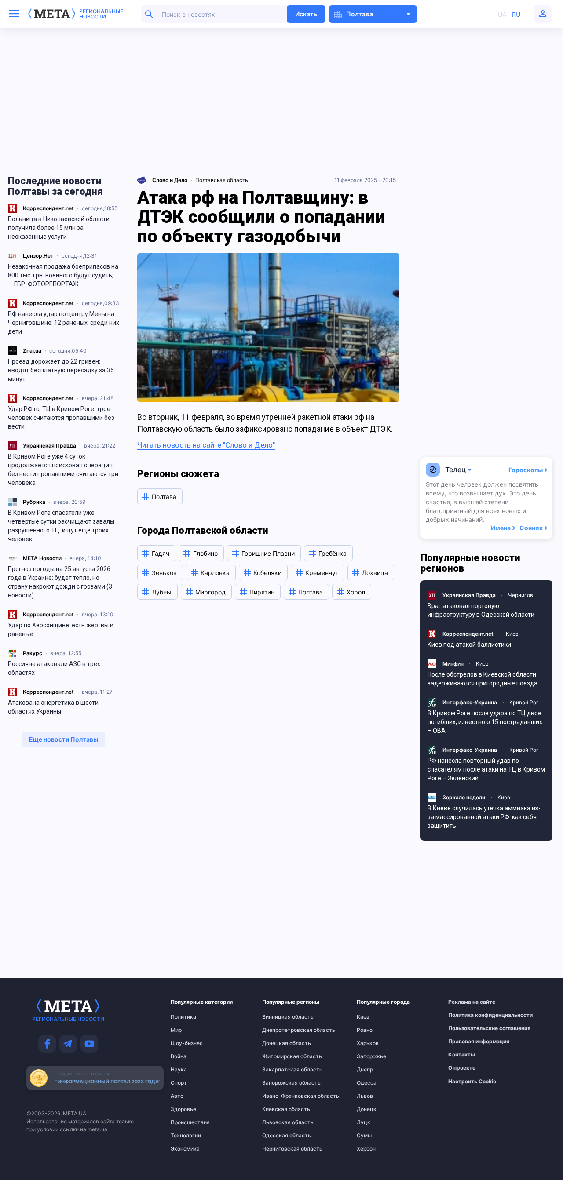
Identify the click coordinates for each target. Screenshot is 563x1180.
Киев (512, 633)
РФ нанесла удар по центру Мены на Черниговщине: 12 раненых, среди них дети (63, 322)
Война (178, 1056)
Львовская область (280, 1122)
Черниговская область (280, 1149)
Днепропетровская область (280, 1030)
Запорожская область (280, 1083)
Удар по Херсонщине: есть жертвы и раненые (60, 629)
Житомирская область (280, 1056)
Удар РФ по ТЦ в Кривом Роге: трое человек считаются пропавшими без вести (61, 417)
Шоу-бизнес (187, 1043)
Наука (179, 1070)
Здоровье (183, 1109)
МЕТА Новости (42, 558)
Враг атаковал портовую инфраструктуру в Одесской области (481, 610)
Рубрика (34, 502)
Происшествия (188, 1122)
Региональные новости (101, 14)
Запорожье (371, 1056)
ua (502, 14)
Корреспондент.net (48, 208)
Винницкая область (280, 1017)
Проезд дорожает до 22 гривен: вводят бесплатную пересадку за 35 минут (61, 370)
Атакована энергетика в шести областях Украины (53, 707)
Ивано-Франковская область (280, 1096)
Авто (177, 1096)
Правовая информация (467, 1041)
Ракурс (32, 653)
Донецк (367, 1109)
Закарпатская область (280, 1070)
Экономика (185, 1149)
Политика (183, 1017)
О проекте (461, 1068)
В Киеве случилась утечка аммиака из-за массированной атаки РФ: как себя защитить (484, 817)
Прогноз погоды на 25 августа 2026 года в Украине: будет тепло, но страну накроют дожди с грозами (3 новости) (60, 582)
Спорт (179, 1083)
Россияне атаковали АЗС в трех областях (54, 668)
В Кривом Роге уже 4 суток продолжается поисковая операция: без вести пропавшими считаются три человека (63, 469)
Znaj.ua (32, 350)
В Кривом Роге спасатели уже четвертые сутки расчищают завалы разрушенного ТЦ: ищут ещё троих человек (61, 526)
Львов (365, 1096)
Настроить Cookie (472, 1081)
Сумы (364, 1136)
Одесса (367, 1083)
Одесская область (280, 1136)
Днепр (365, 1070)
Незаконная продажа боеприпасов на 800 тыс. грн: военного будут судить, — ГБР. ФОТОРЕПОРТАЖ (63, 275)
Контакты (461, 1055)
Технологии (186, 1136)
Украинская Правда (49, 445)
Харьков (368, 1043)
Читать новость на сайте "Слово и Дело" (206, 445)
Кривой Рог (524, 702)
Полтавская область (221, 180)
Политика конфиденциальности (467, 1015)
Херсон (366, 1149)
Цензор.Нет (38, 255)
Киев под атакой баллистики (469, 644)
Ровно (365, 1030)
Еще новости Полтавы (63, 739)
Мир (176, 1030)
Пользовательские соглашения (467, 1028)
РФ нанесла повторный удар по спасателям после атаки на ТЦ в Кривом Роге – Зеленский (486, 769)
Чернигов (520, 595)
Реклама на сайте (467, 1002)
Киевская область (280, 1109)
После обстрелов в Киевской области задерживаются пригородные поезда (482, 679)
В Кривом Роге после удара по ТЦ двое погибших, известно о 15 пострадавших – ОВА (485, 722)
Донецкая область (280, 1043)
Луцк (363, 1122)
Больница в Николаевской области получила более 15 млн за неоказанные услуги (59, 227)
